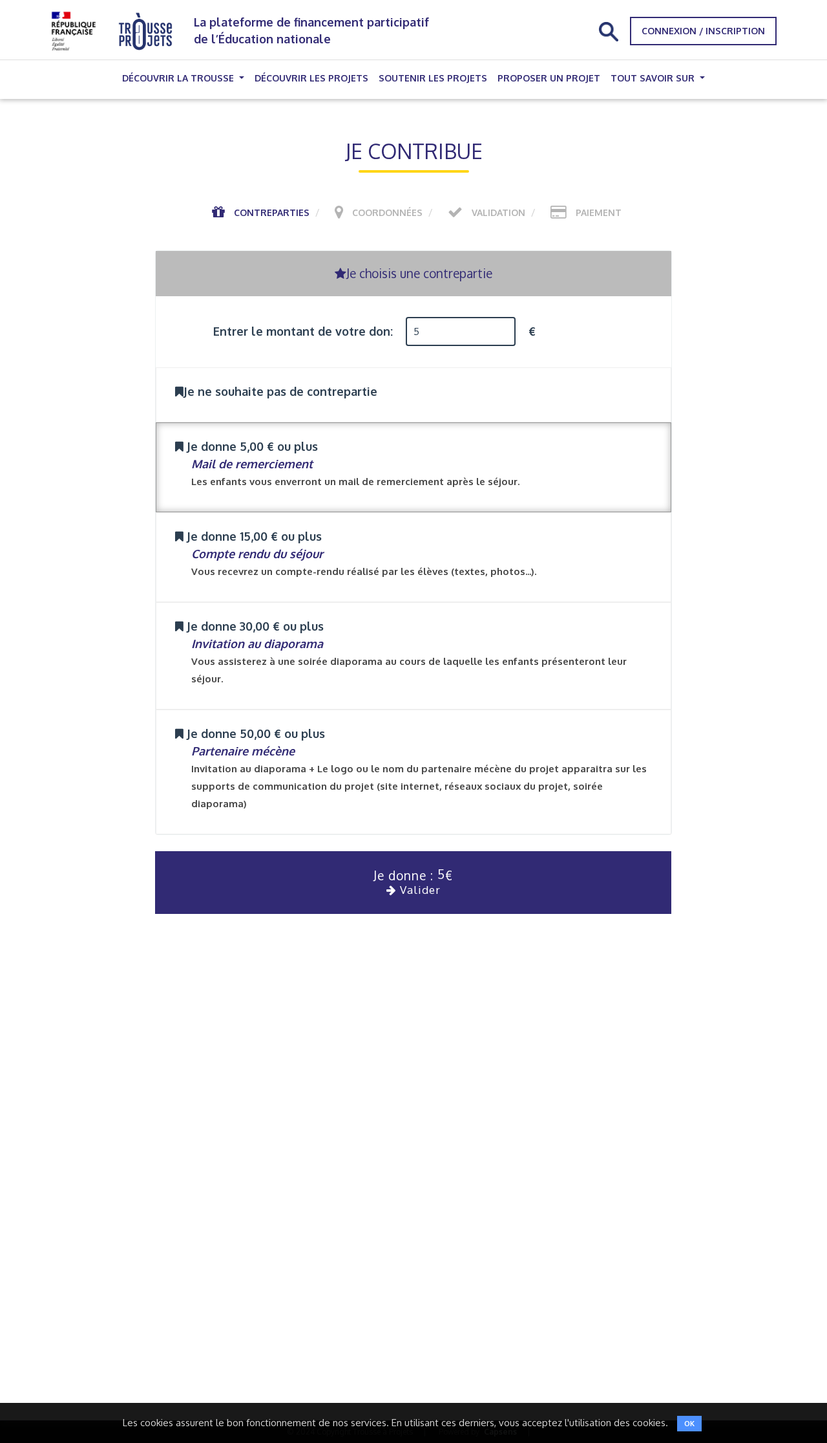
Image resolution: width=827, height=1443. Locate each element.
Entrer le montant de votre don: (303, 331)
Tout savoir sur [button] (654, 77)
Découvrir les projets (311, 77)
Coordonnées (387, 212)
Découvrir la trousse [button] (179, 77)
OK (689, 1423)
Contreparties (271, 212)
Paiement (599, 212)
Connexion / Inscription (703, 30)
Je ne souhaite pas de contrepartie (280, 391)
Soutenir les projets (433, 77)
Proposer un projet (548, 77)
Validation (498, 212)
